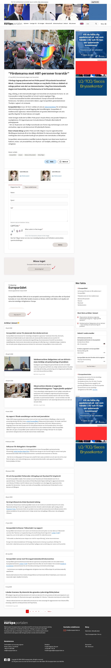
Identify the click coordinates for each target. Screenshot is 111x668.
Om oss (99, 634)
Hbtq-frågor (41, 155)
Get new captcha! (11, 234)
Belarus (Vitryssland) (30, 155)
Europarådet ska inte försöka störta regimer (91, 357)
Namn (12, 192)
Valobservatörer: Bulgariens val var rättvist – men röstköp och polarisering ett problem (52, 360)
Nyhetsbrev (88, 631)
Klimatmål (48, 23)
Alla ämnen (72, 23)
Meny (102, 24)
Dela (51, 162)
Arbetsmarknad (58, 23)
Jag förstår (95, 2)
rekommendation (50, 107)
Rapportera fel (15, 187)
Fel (11, 208)
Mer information (43, 2)
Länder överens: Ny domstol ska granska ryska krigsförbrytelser (32, 592)
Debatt (66, 23)
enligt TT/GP (55, 533)
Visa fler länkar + (91, 366)
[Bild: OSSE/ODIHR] (17, 364)
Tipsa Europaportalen (91, 634)
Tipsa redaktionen (30, 187)
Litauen (20, 155)
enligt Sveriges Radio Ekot (21, 451)
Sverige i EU (33, 23)
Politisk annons (102, 60)
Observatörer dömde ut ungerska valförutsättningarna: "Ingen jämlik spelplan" (53, 387)
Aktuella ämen (96, 631)
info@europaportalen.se (73, 630)
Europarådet (13, 155)
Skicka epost (25, 176)
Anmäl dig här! (39, 269)
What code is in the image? (33, 229)
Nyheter (26, 23)
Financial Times (11, 509)
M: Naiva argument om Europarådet (88, 349)
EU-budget (41, 23)
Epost (12, 200)
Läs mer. (95, 389)
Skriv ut (65, 162)
